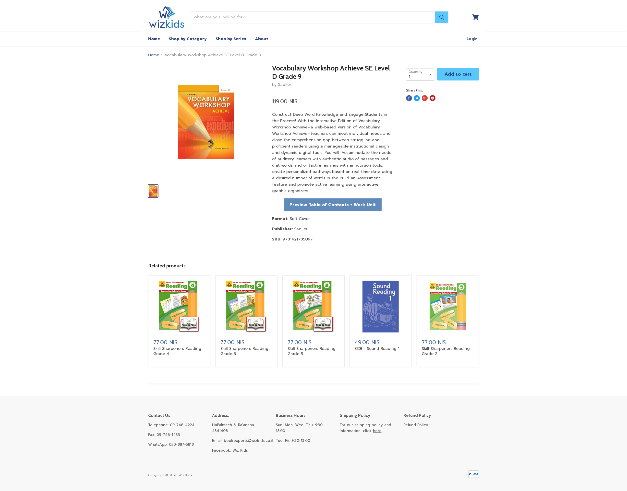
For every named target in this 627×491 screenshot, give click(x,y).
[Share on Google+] (425, 98)
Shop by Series (231, 39)
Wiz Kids (240, 450)
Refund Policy (415, 425)
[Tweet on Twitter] (417, 98)
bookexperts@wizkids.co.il (248, 440)
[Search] (441, 17)
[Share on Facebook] (409, 98)
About (261, 39)
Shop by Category (188, 39)
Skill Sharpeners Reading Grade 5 (312, 351)
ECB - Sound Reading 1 (377, 349)
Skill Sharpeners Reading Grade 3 (244, 351)
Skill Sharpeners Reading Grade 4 (177, 351)
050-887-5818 (181, 444)
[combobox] (313, 17)
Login (472, 39)
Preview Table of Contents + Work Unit (332, 205)
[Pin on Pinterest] (432, 98)
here (377, 431)
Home (154, 39)
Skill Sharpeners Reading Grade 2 (446, 351)
